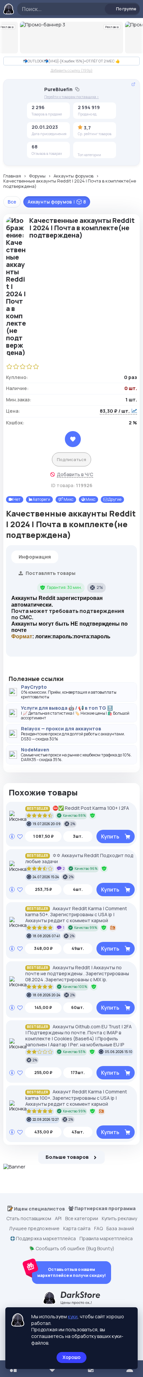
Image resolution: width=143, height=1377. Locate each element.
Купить (110, 836)
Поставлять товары (50, 573)
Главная (12, 176)
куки (72, 1316)
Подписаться (71, 459)
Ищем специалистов (39, 1209)
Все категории (81, 1218)
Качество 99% (85, 927)
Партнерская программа (104, 1208)
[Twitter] (83, 148)
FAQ (98, 1228)
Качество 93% (74, 1051)
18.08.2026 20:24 (46, 995)
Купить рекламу (119, 1218)
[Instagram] (93, 148)
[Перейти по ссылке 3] (71, 37)
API (58, 1218)
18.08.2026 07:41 (46, 936)
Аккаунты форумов (73, 176)
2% (100, 587)
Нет (17, 499)
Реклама (112, 27)
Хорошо (71, 1357)
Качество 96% (86, 868)
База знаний (120, 1228)
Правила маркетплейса (106, 1238)
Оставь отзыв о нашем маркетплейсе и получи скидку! (71, 1272)
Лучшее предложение (34, 1228)
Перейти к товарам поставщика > (71, 97)
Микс (68, 499)
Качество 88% (74, 815)
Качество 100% (75, 986)
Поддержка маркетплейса (45, 1238)
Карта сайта (76, 1228)
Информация (35, 557)
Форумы (37, 176)
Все (12, 202)
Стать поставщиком (28, 1218)
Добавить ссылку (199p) (71, 70)
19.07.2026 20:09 (47, 823)
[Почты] (103, 148)
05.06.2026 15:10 (118, 1051)
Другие (114, 499)
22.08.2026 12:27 (46, 1119)
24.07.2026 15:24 (46, 877)
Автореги (41, 499)
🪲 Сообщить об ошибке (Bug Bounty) (71, 1248)
